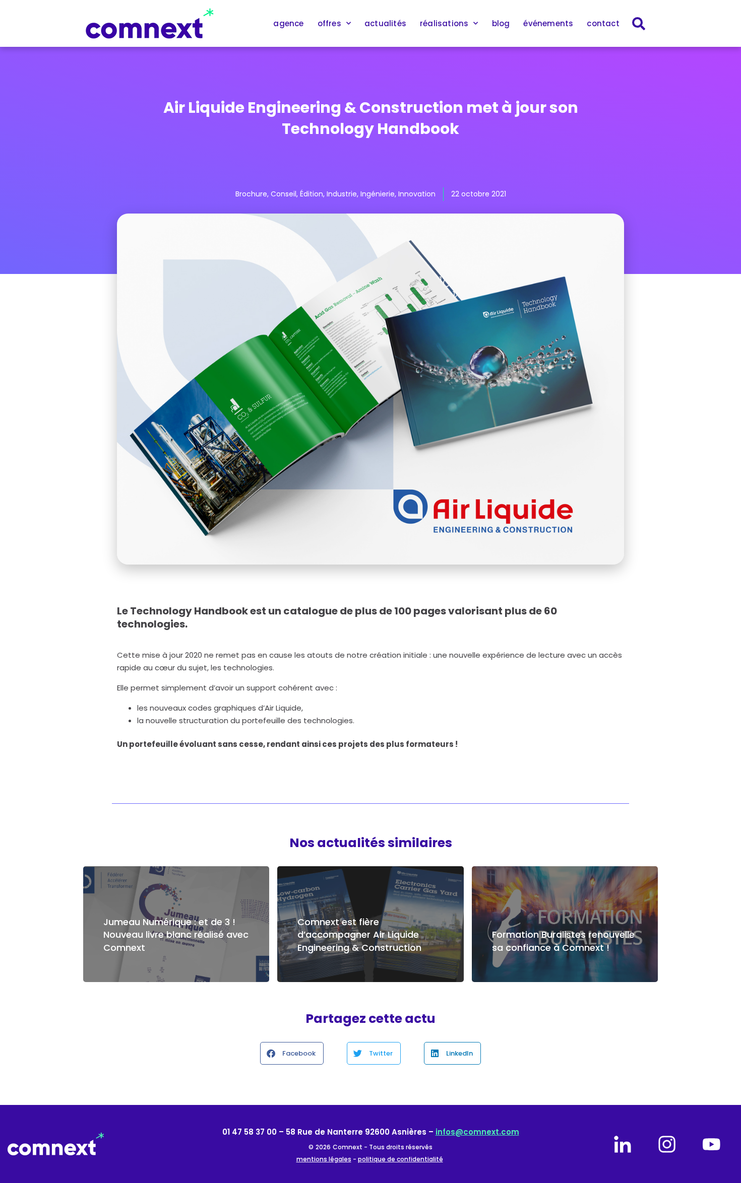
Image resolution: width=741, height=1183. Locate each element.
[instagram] (667, 1144)
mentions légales (323, 1159)
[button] (292, 1053)
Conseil (283, 194)
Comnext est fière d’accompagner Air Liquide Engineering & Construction (359, 934)
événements (548, 23)
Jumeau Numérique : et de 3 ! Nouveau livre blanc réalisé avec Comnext (176, 934)
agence (288, 23)
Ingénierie (377, 194)
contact (603, 23)
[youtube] (711, 1144)
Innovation (417, 194)
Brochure (251, 194)
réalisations (444, 23)
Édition (311, 194)
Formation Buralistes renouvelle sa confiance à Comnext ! (563, 940)
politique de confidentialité (400, 1159)
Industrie (342, 194)
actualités (385, 23)
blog (501, 23)
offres (329, 23)
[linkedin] (622, 1144)
